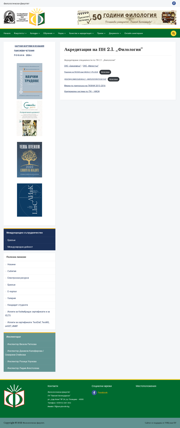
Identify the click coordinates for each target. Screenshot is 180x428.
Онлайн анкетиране (133, 33)
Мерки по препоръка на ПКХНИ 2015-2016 (84, 85)
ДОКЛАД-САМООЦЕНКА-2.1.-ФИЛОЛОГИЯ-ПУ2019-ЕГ (85, 79)
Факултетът (19, 33)
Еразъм (11, 240)
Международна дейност (20, 247)
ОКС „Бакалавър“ (72, 66)
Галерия (11, 298)
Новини (11, 264)
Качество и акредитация (80, 33)
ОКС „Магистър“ (91, 66)
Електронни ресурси (18, 278)
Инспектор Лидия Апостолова (23, 368)
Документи (114, 33)
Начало (7, 33)
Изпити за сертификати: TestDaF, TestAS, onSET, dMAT (27, 324)
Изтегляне (105, 72)
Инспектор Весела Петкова (21, 344)
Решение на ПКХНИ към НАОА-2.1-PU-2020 (81, 72)
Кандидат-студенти (17, 305)
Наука (61, 33)
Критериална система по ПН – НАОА (82, 91)
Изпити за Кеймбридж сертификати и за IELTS (27, 313)
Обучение (47, 33)
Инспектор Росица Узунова (21, 361)
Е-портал (12, 291)
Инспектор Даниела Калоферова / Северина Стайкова (24, 353)
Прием (100, 33)
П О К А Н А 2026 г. (23, 55)
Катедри (34, 33)
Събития (11, 271)
